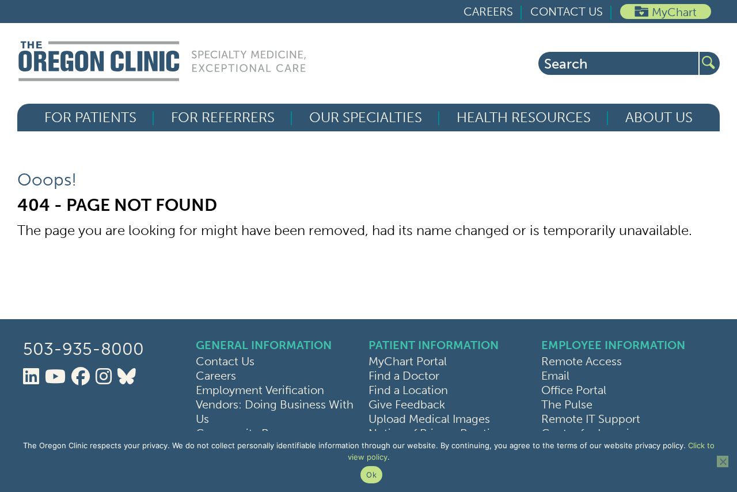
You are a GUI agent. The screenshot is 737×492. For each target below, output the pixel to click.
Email (555, 376)
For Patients (90, 117)
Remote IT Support (590, 419)
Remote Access (581, 361)
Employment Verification (260, 390)
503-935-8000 (83, 349)
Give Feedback (406, 404)
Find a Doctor (403, 376)
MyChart (674, 12)
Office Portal (573, 390)
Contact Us (566, 11)
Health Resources (524, 117)
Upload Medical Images (429, 419)
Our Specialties (365, 117)
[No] (722, 461)
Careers (488, 11)
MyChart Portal (407, 361)
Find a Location (408, 390)
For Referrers (223, 117)
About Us (659, 117)
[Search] (710, 63)
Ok (371, 474)
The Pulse (566, 404)
